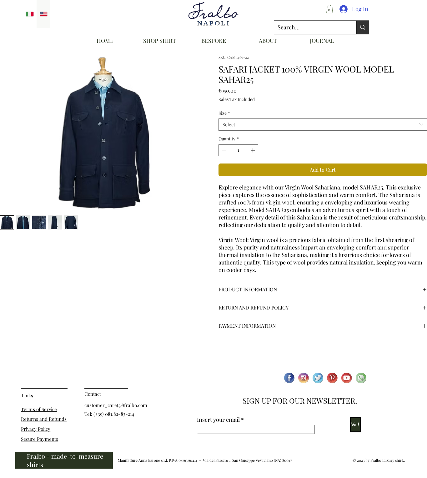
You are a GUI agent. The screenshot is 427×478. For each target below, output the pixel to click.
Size (224, 113)
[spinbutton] (238, 150)
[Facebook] (289, 378)
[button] (329, 9)
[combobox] (323, 124)
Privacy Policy (35, 428)
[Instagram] (303, 378)
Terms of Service (39, 409)
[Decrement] (223, 150)
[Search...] (362, 27)
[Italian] (30, 14)
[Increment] (253, 150)
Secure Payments (39, 438)
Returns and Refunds (44, 418)
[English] (44, 14)
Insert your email (218, 419)
